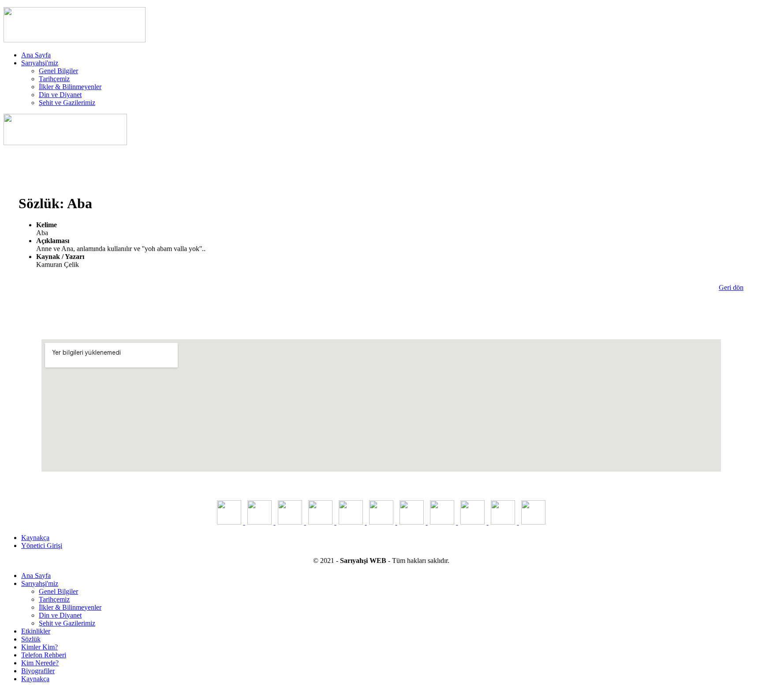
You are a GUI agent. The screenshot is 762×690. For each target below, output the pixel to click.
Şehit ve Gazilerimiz (67, 102)
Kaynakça (35, 537)
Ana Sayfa (36, 55)
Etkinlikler (35, 631)
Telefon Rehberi (43, 655)
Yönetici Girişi (41, 545)
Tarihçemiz (54, 78)
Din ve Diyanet (60, 94)
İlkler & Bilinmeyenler (70, 86)
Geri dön (731, 287)
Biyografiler (38, 671)
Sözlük (31, 639)
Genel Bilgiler (58, 71)
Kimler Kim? (39, 647)
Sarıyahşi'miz (39, 63)
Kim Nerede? (40, 663)
